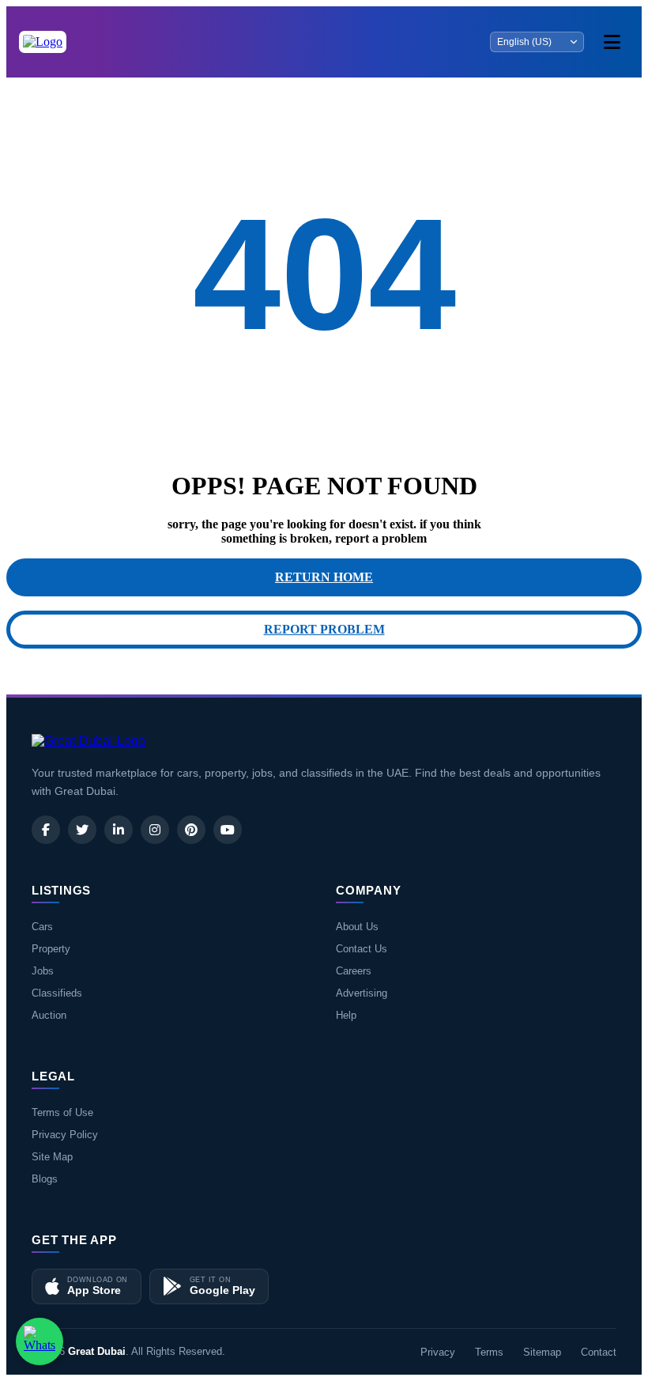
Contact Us (361, 949)
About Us (357, 927)
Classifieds (57, 993)
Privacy (437, 1352)
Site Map (52, 1157)
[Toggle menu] (611, 42)
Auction (49, 1015)
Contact (598, 1352)
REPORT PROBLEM (324, 629)
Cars (42, 927)
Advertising (361, 993)
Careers (353, 971)
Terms (489, 1352)
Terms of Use (62, 1112)
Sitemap (542, 1352)
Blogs (45, 1179)
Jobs (43, 971)
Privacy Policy (65, 1135)
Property (51, 949)
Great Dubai (97, 1351)
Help (346, 1015)
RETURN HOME (324, 577)
